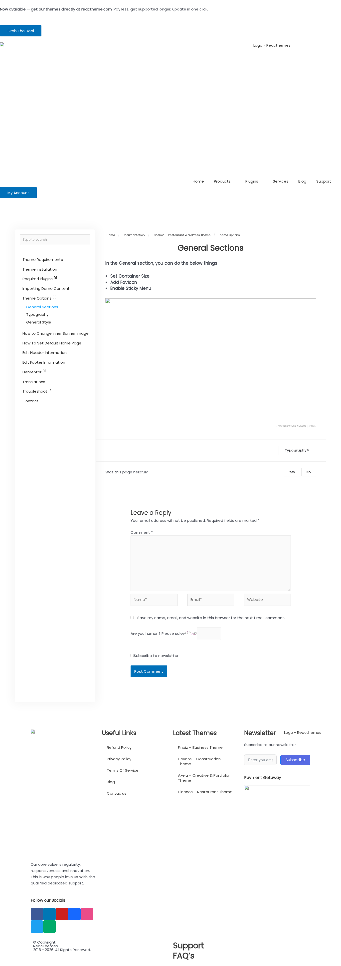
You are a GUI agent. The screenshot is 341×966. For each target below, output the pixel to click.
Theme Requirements (42, 259)
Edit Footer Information (43, 362)
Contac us (116, 793)
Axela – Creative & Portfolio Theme (203, 778)
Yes (292, 472)
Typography (37, 314)
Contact (30, 401)
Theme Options (39, 298)
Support (323, 181)
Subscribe (295, 760)
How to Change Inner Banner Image (55, 333)
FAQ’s (183, 955)
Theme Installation (39, 269)
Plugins (251, 181)
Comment (142, 532)
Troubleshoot (37, 391)
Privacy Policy (119, 758)
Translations (33, 381)
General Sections (42, 307)
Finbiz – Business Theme (200, 747)
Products (222, 181)
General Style (38, 322)
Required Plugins (39, 279)
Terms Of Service (123, 770)
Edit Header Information (44, 352)
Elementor (34, 372)
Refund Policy (119, 747)
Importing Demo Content (46, 288)
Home (198, 181)
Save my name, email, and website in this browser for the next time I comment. (211, 617)
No (309, 472)
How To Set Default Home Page (51, 343)
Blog (302, 181)
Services (280, 181)
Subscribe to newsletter (156, 655)
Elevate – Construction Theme (199, 761)
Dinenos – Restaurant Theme (205, 791)
